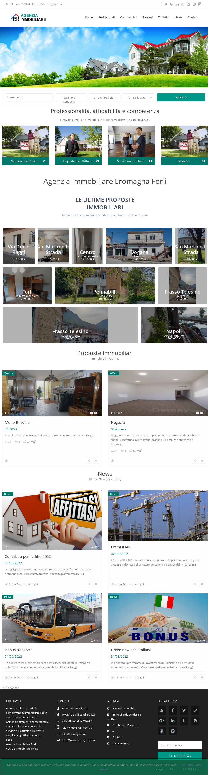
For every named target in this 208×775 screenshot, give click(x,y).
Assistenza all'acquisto (125, 725)
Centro (88, 252)
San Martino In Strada (53, 249)
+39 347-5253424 (20, 4)
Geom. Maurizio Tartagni (23, 584)
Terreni (148, 17)
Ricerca (181, 97)
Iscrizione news (180, 756)
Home (89, 17)
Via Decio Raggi (19, 249)
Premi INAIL (121, 547)
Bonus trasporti (18, 649)
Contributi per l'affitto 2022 (28, 556)
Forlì (27, 291)
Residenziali (106, 17)
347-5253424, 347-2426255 (77, 728)
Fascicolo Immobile (123, 708)
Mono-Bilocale (17, 422)
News (178, 17)
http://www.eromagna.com (78, 740)
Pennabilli (105, 291)
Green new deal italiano (131, 649)
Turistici (163, 17)
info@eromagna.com (49, 4)
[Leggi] (89, 435)
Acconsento (186, 765)
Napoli (174, 331)
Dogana (139, 252)
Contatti (193, 17)
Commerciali (128, 17)
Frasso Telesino (183, 291)
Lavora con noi (121, 743)
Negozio (118, 422)
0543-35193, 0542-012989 (77, 720)
